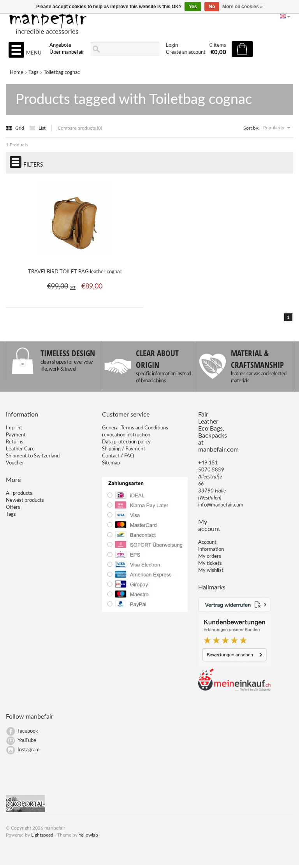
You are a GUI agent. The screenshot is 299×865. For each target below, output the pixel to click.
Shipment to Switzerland (33, 456)
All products (19, 493)
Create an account (186, 52)
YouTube (27, 740)
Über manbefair (66, 52)
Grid (20, 128)
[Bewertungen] (234, 664)
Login (172, 45)
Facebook (28, 731)
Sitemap (111, 463)
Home (16, 72)
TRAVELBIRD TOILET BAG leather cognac (75, 271)
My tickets (210, 563)
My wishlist (210, 570)
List (42, 128)
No (212, 6)
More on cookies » (242, 6)
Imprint (14, 428)
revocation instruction (126, 435)
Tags (33, 72)
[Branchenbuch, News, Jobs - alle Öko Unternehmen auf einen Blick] (25, 810)
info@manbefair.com (220, 505)
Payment (16, 435)
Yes (193, 6)
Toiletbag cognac (62, 72)
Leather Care (20, 449)
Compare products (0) (80, 128)
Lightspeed (42, 835)
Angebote (60, 45)
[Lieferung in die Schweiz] (234, 690)
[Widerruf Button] (234, 610)
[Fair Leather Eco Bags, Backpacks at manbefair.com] (149, 20)
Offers (13, 507)
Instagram (29, 749)
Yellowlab (88, 835)
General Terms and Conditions (135, 428)
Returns (14, 442)
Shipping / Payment (123, 449)
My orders (209, 556)
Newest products (25, 500)
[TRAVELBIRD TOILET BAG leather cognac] (75, 257)
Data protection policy (126, 442)
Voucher (15, 463)
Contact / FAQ (118, 456)
